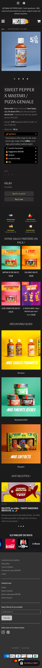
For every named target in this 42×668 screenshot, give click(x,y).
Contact (3, 574)
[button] (14, 79)
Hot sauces (21, 373)
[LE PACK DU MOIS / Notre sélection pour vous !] (31, 293)
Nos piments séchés (21, 419)
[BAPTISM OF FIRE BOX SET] (10, 258)
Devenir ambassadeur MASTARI (10, 594)
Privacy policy (5, 563)
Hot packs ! (21, 466)
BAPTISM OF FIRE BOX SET (11, 272)
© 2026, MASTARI (14, 648)
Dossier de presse (6, 597)
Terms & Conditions (7, 567)
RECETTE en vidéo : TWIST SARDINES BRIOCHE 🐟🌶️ (19, 509)
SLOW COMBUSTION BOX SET (11, 308)
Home (2, 29)
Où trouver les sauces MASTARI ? (11, 570)
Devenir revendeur (7, 591)
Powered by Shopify (25, 648)
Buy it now (19, 199)
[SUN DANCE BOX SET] (31, 258)
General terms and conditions (10, 560)
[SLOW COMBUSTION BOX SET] (10, 293)
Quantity (6, 171)
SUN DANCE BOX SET (31, 272)
